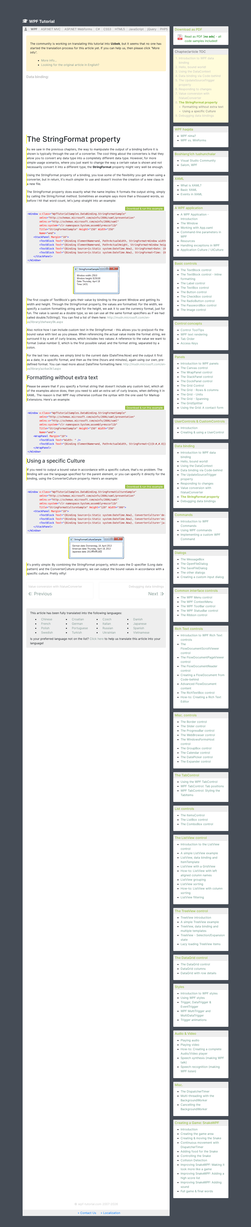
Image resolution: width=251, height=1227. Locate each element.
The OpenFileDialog (194, 563)
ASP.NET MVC (51, 29)
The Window (189, 223)
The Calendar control (195, 752)
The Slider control (193, 726)
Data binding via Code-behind (200, 76)
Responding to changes (195, 89)
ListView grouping (193, 879)
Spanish (138, 628)
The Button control (194, 292)
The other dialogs (193, 572)
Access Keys (189, 343)
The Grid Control (192, 385)
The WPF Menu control (196, 597)
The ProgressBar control (197, 730)
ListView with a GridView (198, 866)
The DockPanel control (196, 381)
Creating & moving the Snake (201, 1138)
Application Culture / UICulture (202, 250)
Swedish (47, 632)
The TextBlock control (196, 270)
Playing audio (190, 1040)
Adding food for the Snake (199, 1151)
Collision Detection (194, 1160)
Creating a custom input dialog (202, 577)
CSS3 (107, 29)
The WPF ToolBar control (198, 606)
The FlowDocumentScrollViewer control (200, 648)
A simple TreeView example (200, 922)
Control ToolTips (192, 330)
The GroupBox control (196, 748)
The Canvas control (194, 368)
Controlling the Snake (196, 1156)
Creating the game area (197, 1134)
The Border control (194, 722)
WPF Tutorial (42, 21)
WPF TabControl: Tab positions (202, 786)
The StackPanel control (197, 377)
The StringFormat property (198, 102)
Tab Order (188, 339)
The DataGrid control (195, 964)
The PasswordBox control (198, 305)
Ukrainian (109, 632)
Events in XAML (191, 194)
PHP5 (164, 29)
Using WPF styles (193, 998)
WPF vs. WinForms (193, 140)
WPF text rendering (194, 334)
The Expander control (196, 761)
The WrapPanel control (196, 372)
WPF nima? (188, 136)
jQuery (151, 29)
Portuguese (80, 628)
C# (98, 29)
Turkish (77, 632)
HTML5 (120, 29)
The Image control (193, 310)
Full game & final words (197, 1191)
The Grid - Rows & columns (199, 390)
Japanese (139, 623)
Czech (107, 619)
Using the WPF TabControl (199, 782)
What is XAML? (191, 185)
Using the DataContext (195, 71)
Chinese (46, 619)
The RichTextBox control (198, 692)
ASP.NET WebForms (78, 29)
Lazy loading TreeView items (200, 944)
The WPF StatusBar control (199, 610)
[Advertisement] (96, 107)
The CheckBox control (196, 296)
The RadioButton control (198, 301)
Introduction (189, 428)
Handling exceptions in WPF (200, 245)
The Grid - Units (192, 394)
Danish (138, 619)
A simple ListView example (199, 853)
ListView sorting (192, 884)
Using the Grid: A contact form (202, 407)
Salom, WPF (189, 165)
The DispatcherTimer (195, 1091)
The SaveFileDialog (194, 568)
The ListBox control (194, 819)
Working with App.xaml (197, 227)
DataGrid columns (193, 968)
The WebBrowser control (198, 735)
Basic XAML (189, 190)
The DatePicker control (197, 757)
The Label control (193, 283)
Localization (111, 1213)
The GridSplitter (192, 403)
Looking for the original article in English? (70, 65)
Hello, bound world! (192, 67)
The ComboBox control (197, 824)
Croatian (78, 619)
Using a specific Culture (199, 111)
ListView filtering (192, 897)
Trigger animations (194, 1020)
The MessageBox (192, 559)
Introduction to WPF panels (199, 363)
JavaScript (136, 29)
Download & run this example (145, 208)
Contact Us (88, 1213)
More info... (49, 60)
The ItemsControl (193, 815)
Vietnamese (141, 632)
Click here (97, 639)
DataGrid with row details (198, 973)
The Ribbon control (194, 615)
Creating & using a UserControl (202, 432)
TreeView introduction (196, 917)
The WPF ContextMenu (197, 602)
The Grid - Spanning (195, 399)
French (46, 623)
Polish (45, 628)
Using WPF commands (196, 530)
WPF (34, 29)
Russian (108, 628)
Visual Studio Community (198, 160)
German (77, 623)
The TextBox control (195, 287)
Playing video (190, 1044)
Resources (188, 241)
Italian (107, 623)
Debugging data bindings (196, 115)
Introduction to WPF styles (199, 993)
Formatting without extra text (202, 107)
